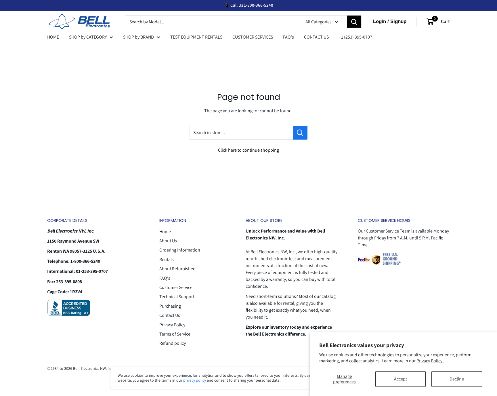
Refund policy (172, 343)
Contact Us (169, 315)
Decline (457, 379)
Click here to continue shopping (248, 150)
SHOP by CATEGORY (88, 37)
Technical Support (176, 297)
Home (165, 232)
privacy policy (195, 380)
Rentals (166, 259)
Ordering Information (179, 250)
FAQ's (288, 37)
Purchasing (170, 306)
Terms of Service (174, 334)
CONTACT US (316, 37)
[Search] (354, 22)
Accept (400, 379)
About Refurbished (177, 269)
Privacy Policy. (430, 361)
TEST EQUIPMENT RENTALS (196, 37)
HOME (53, 37)
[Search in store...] (300, 133)
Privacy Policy (172, 325)
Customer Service (175, 287)
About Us (168, 241)
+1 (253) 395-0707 (355, 37)
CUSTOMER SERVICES (252, 37)
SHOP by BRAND (138, 37)
